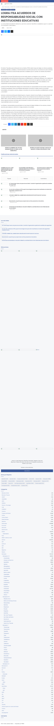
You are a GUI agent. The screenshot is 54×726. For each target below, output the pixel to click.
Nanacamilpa (7, 602)
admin (3, 27)
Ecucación (4, 525)
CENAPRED (4, 499)
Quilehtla (6, 613)
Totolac (5, 649)
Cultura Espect (5, 517)
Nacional (3, 667)
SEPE (3, 692)
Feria (3, 535)
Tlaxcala (3, 704)
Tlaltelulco (6, 643)
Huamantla (28, 481)
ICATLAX (4, 543)
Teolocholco (6, 629)
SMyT (3, 698)
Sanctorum (6, 619)
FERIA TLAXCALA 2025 (7, 537)
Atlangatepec (7, 566)
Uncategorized (5, 485)
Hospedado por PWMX (19, 723)
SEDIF (3, 684)
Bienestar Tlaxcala (6, 495)
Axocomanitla (7, 568)
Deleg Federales (5, 519)
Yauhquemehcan (15, 485)
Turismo (3, 708)
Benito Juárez (7, 572)
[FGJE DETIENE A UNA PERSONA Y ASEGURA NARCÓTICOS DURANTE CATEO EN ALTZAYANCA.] (27, 162)
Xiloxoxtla (6, 655)
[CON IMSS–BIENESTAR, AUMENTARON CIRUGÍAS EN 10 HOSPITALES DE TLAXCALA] (4, 197)
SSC (4, 690)
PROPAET (4, 676)
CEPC (3, 501)
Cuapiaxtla (6, 580)
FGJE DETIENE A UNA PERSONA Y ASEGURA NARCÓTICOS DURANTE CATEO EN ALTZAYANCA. (27, 169)
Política (4, 483)
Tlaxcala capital (39, 483)
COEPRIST (4, 509)
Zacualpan (6, 661)
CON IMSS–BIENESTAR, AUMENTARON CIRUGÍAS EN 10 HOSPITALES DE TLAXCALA (27, 195)
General (13, 9)
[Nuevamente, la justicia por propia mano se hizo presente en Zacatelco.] (4, 202)
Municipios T (5, 625)
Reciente (26, 178)
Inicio (3, 6)
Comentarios (44, 178)
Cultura (3, 515)
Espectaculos (4, 529)
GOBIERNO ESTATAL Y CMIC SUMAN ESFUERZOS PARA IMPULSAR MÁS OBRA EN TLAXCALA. (7, 169)
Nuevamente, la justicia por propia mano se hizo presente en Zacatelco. (26, 201)
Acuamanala (6, 558)
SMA (3, 696)
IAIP (2, 541)
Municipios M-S (6, 596)
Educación (4, 527)
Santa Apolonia (7, 621)
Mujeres (3, 551)
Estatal (9, 9)
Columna (4, 511)
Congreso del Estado (22, 478)
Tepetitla (6, 631)
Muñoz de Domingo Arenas (10, 600)
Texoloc (5, 641)
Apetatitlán (5, 478)
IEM (2, 547)
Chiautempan (7, 576)
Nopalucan (45, 481)
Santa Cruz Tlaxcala (8, 623)
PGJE (4, 688)
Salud (10, 483)
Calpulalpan (6, 574)
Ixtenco (5, 594)
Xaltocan (6, 651)
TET (2, 700)
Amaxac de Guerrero (8, 560)
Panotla (5, 609)
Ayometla (12, 478)
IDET (3, 545)
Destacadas (7, 6)
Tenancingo (6, 627)
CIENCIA (3, 503)
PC (2, 669)
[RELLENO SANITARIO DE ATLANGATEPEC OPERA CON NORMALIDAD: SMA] (27, 354)
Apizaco (5, 564)
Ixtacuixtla (6, 592)
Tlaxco (5, 647)
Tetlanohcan (6, 637)
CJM (3, 507)
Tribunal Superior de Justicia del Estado (10, 706)
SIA (2, 694)
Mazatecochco (7, 598)
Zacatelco (24, 485)
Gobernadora (19, 481)
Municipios (37, 481)
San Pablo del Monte (20, 483)
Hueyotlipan (6, 590)
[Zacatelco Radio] (8, 3)
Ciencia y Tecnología (6, 505)
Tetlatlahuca (6, 639)
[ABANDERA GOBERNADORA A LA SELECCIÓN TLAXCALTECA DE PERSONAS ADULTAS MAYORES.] (9, 453)
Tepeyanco (6, 633)
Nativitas (6, 604)
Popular (9, 178)
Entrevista (5, 674)
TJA (2, 702)
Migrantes (4, 549)
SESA (4, 682)
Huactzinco (6, 586)
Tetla (5, 635)
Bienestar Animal (5, 493)
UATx (3, 710)
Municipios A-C (6, 556)
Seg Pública (29, 483)
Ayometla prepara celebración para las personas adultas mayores (44, 169)
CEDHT (3, 497)
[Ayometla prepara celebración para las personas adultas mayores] (45, 162)
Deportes (38, 478)
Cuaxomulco (7, 582)
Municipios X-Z (6, 663)
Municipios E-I (5, 665)
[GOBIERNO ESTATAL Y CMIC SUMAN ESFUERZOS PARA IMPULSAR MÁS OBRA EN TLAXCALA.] (9, 162)
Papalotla (6, 611)
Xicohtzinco (6, 653)
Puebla (3, 678)
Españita (6, 584)
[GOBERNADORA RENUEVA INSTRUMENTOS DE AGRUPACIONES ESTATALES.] (27, 453)
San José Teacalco (8, 615)
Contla (31, 478)
